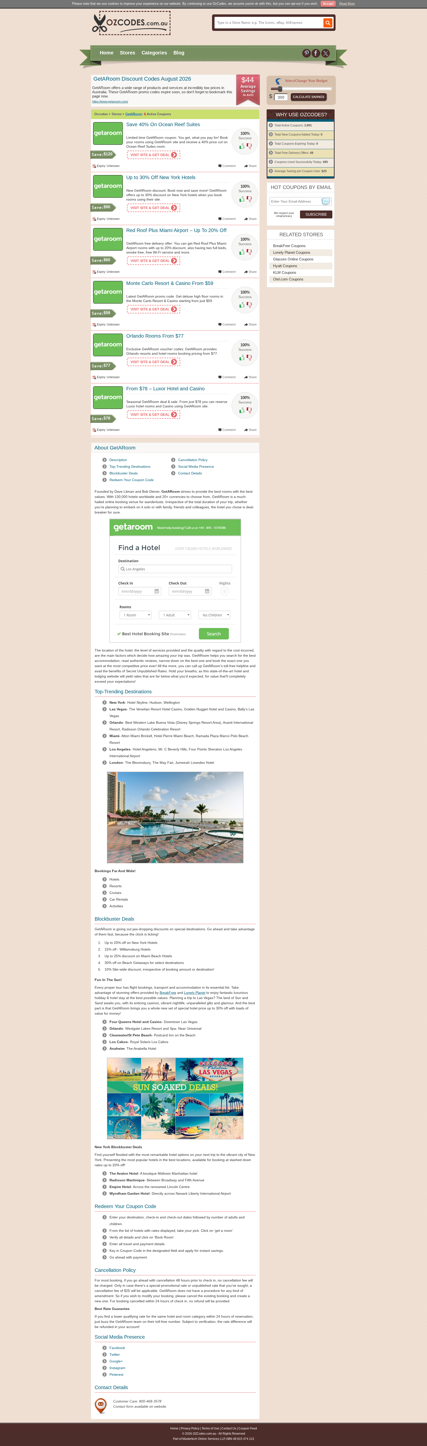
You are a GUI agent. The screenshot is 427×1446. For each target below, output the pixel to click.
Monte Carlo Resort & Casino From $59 (169, 283)
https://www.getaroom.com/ (110, 101)
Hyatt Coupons (285, 266)
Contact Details (190, 473)
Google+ (116, 1361)
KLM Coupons (284, 272)
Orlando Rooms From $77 (155, 336)
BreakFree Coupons (289, 246)
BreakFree (168, 993)
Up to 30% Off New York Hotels (160, 177)
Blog (178, 52)
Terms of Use (210, 1428)
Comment (228, 166)
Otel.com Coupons (288, 279)
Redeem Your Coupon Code (131, 480)
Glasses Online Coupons (293, 259)
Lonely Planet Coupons (291, 252)
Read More (347, 3)
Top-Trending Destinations (129, 466)
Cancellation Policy (193, 460)
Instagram (117, 1368)
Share (253, 166)
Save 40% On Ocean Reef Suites (163, 124)
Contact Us (228, 1428)
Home (106, 52)
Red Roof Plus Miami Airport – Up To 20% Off (176, 230)
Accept (328, 3)
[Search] (327, 22)
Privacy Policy (190, 1428)
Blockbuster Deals (123, 473)
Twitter (114, 1354)
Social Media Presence (196, 466)
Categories (154, 52)
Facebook (117, 1348)
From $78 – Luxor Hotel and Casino (165, 388)
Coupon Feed (247, 1428)
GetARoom (134, 114)
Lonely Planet (194, 993)
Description (118, 460)
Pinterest (116, 1374)
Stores (127, 52)
